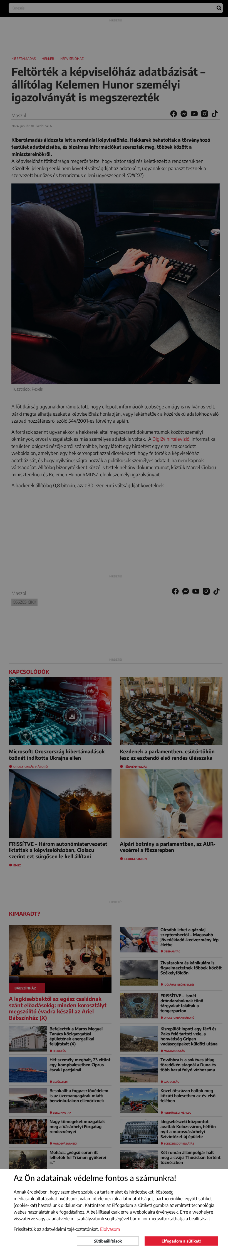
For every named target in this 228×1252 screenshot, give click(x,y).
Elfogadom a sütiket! (181, 1241)
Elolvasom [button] (110, 1229)
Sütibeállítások (108, 1241)
